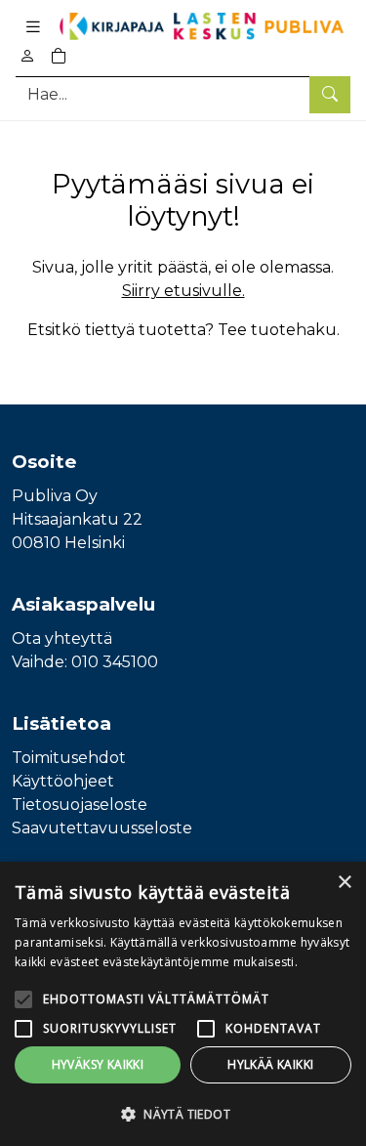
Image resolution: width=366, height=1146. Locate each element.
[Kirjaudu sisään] (27, 56)
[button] (183, 1114)
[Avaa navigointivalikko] (33, 26)
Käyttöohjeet (63, 781)
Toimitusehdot (69, 757)
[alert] (183, 1004)
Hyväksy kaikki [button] (98, 1064)
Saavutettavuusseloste (102, 828)
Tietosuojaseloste (79, 804)
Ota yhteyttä (62, 638)
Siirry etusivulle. (183, 290)
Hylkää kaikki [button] (270, 1064)
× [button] (344, 882)
